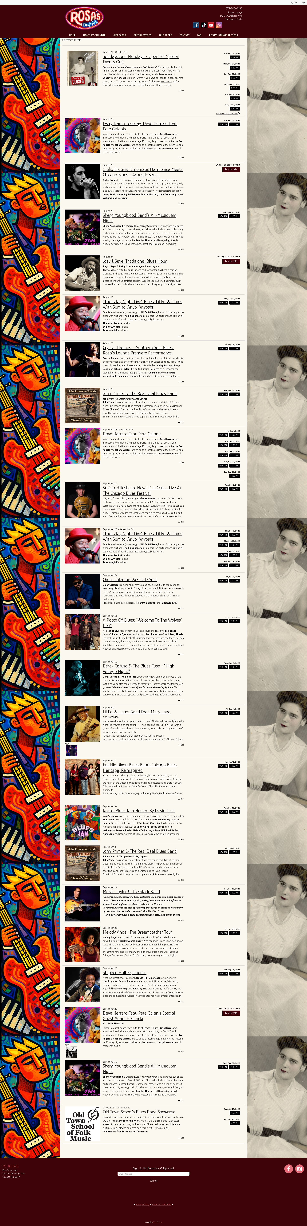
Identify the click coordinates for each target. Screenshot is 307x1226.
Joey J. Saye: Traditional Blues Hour (135, 261)
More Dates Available (227, 113)
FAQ (199, 35)
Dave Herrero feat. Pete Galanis (132, 433)
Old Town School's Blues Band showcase (139, 1112)
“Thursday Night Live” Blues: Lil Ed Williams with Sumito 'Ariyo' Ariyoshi (142, 304)
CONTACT (185, 35)
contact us (166, 81)
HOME (72, 35)
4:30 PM (234, 1113)
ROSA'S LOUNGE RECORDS (223, 35)
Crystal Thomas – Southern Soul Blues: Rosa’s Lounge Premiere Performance (138, 350)
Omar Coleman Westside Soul (130, 579)
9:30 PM (223, 124)
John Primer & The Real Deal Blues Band (140, 393)
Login (303, 2)
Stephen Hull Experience (124, 972)
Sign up (293, 2)
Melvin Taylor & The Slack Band (131, 891)
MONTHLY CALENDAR (94, 35)
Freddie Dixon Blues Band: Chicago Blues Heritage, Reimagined (140, 767)
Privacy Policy (142, 1204)
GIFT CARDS (119, 35)
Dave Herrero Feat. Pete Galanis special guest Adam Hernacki (139, 1015)
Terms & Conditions (161, 1204)
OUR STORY (165, 35)
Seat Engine (157, 1222)
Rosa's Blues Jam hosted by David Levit (139, 810)
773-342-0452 (234, 8)
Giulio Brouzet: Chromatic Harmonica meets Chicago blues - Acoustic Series (143, 172)
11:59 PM (234, 57)
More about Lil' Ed (127, 732)
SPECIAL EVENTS (142, 35)
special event (176, 77)
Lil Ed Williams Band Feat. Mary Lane (136, 711)
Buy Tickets (231, 169)
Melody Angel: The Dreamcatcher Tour (137, 932)
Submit (153, 1180)
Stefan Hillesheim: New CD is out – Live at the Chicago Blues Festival (142, 490)
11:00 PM (234, 124)
